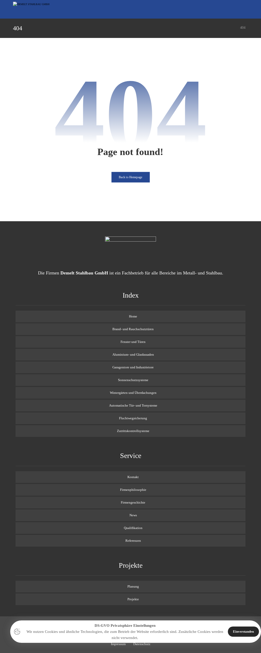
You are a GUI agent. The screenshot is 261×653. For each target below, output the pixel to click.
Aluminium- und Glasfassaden (133, 354)
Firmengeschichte (133, 502)
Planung (133, 586)
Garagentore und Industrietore (133, 367)
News (133, 515)
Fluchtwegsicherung (133, 418)
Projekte (133, 599)
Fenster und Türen (133, 342)
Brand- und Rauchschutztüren (133, 329)
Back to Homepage (130, 177)
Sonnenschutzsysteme (133, 380)
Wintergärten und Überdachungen (133, 393)
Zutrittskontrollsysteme (133, 431)
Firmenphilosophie (133, 490)
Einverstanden (243, 631)
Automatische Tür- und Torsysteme (133, 405)
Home (133, 316)
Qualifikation (133, 528)
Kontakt (133, 477)
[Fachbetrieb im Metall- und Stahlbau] (32, 9)
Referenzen (133, 541)
